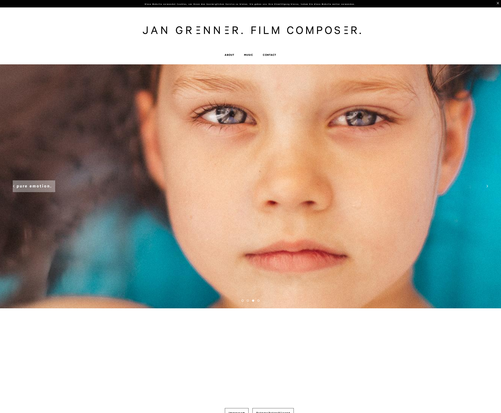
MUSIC (248, 55)
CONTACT (269, 55)
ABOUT (229, 55)
